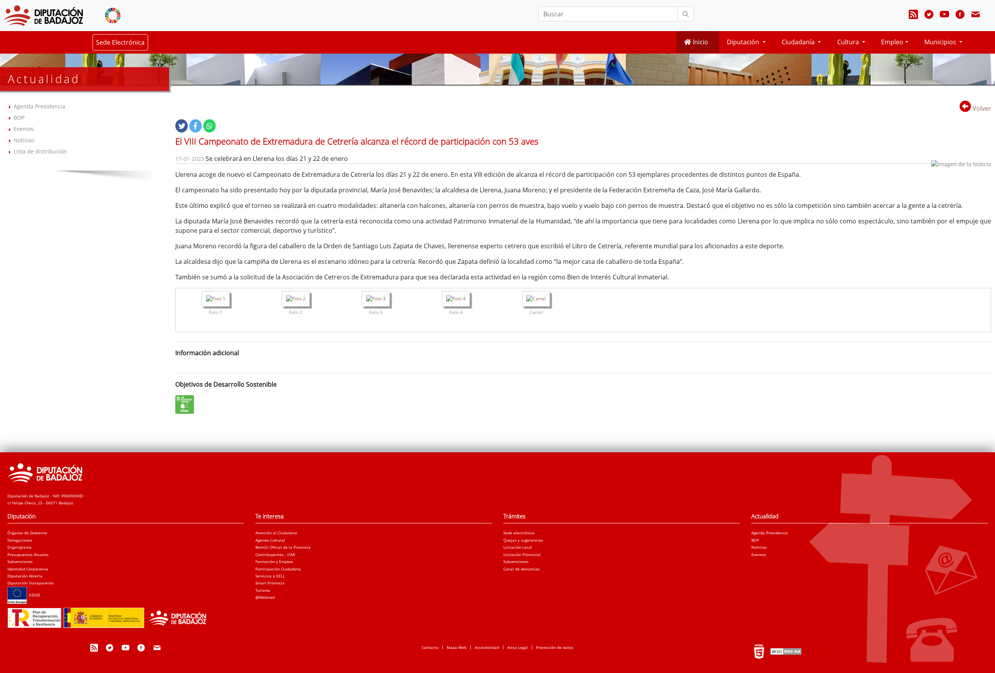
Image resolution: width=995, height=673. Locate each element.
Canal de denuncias (521, 569)
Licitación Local (517, 547)
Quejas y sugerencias (523, 540)
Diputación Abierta (24, 576)
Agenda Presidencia (39, 106)
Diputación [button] (744, 42)
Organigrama (19, 547)
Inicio (699, 42)
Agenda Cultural (270, 540)
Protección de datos (554, 647)
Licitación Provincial (522, 554)
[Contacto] (975, 15)
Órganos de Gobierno (27, 532)
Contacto (430, 647)
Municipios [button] (941, 42)
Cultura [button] (849, 42)
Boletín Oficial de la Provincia (283, 547)
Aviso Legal (517, 647)
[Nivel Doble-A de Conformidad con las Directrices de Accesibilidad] (785, 651)
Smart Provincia (270, 583)
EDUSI (33, 595)
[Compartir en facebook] (195, 126)
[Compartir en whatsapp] (209, 126)
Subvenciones (20, 561)
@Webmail (265, 597)
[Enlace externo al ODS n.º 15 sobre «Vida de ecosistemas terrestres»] (186, 404)
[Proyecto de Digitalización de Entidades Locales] (110, 615)
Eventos (24, 129)
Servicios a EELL (270, 576)
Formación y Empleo (274, 561)
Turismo (262, 590)
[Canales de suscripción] (913, 15)
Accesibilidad (487, 647)
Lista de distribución (40, 151)
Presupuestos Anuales (28, 554)
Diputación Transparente (30, 583)
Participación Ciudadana (278, 569)
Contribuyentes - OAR (275, 554)
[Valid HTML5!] (759, 651)
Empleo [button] (892, 42)
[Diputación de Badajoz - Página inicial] (43, 15)
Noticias (24, 140)
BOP (19, 117)
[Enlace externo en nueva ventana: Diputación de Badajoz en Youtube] (944, 15)
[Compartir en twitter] (181, 126)
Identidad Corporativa (27, 569)
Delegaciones (19, 540)
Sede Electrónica (120, 42)
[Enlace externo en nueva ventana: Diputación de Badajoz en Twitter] (929, 15)
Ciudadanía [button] (799, 42)
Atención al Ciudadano (276, 532)
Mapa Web (456, 647)
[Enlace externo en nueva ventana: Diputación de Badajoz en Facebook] (960, 15)
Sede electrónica (518, 532)
